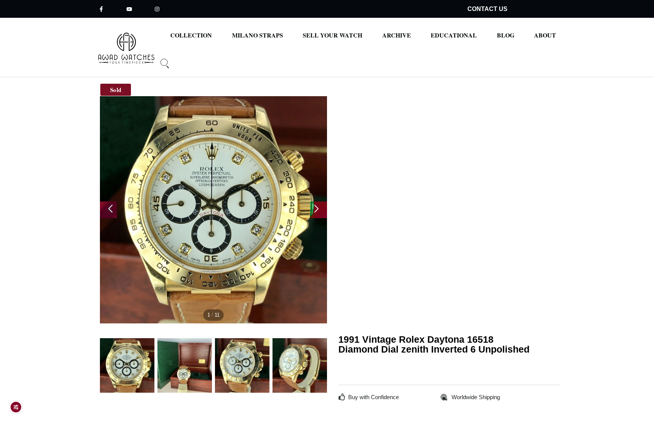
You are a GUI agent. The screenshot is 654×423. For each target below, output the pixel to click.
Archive (396, 35)
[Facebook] (101, 9)
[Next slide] (318, 209)
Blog (505, 35)
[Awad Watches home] (127, 48)
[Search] (162, 67)
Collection (191, 35)
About (545, 35)
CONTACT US (487, 9)
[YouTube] (129, 9)
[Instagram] (157, 9)
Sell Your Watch (332, 35)
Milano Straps (257, 35)
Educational (454, 35)
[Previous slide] (108, 209)
